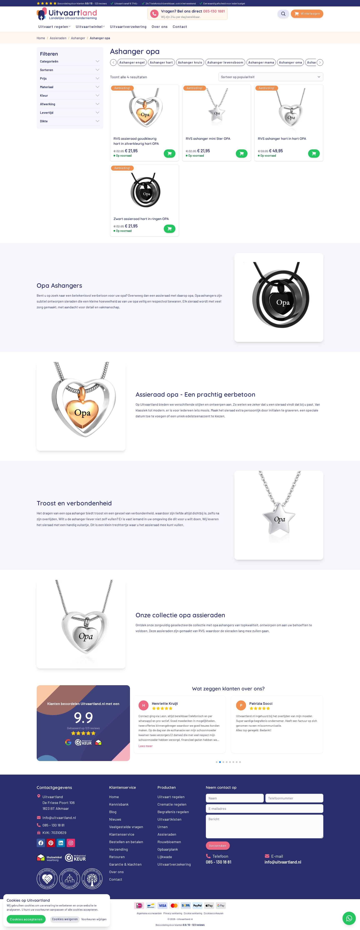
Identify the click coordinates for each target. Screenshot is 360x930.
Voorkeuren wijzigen (94, 919)
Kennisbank (119, 804)
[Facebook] (41, 843)
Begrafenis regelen (173, 811)
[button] (113, 62)
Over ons (116, 871)
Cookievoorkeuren (213, 913)
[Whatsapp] (349, 918)
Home (114, 796)
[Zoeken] (283, 14)
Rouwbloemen (169, 841)
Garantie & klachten (125, 864)
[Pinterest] (51, 843)
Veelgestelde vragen (126, 826)
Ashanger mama (261, 62)
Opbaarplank (168, 849)
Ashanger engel (132, 62)
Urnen (163, 826)
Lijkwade (165, 856)
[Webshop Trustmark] (83, 742)
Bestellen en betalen (126, 841)
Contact (115, 879)
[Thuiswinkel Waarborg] (98, 742)
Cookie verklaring (193, 913)
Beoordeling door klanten (180, 924)
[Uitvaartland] (67, 13)
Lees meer (145, 746)
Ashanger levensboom (225, 62)
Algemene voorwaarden (149, 913)
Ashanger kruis (190, 62)
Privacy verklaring (172, 913)
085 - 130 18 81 (53, 825)
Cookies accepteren (26, 919)
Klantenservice (121, 834)
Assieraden (167, 834)
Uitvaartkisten (169, 819)
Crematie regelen (172, 804)
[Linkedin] (61, 843)
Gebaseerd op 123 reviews (83, 728)
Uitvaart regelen (171, 796)
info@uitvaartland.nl (59, 817)
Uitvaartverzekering (174, 864)
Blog (112, 811)
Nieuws (115, 819)
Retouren (117, 856)
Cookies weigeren (65, 919)
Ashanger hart (161, 62)
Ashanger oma (290, 62)
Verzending (118, 849)
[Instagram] (71, 843)
